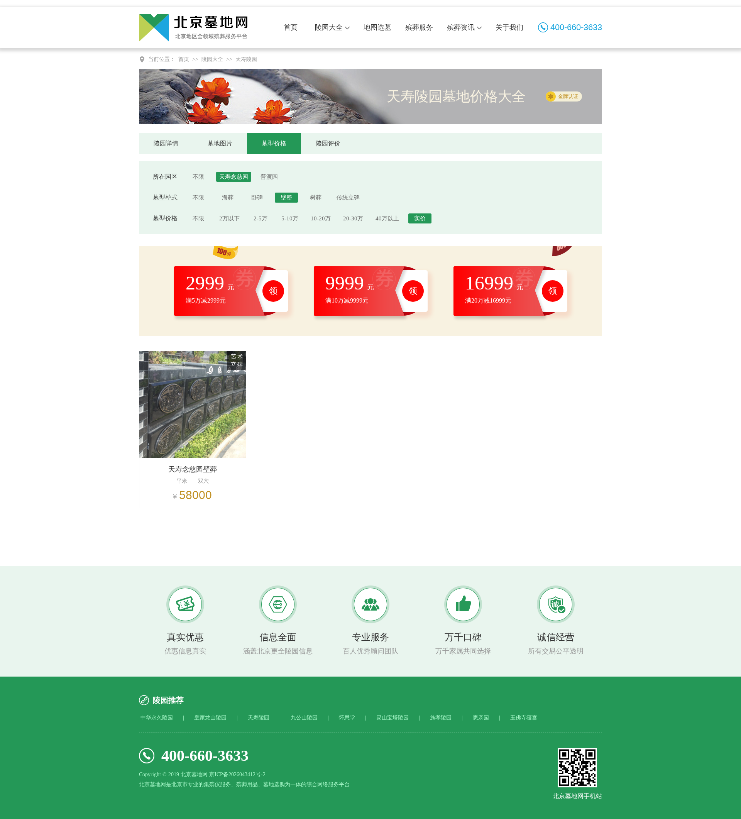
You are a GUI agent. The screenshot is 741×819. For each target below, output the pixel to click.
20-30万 (353, 218)
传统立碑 (348, 198)
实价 (420, 218)
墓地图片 (220, 143)
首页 (291, 27)
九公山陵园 (304, 718)
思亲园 (481, 718)
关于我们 (509, 27)
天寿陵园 (246, 59)
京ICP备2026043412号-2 (237, 774)
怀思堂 (347, 718)
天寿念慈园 (233, 177)
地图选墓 (377, 27)
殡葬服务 (419, 27)
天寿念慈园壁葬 (192, 469)
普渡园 (269, 177)
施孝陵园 (441, 718)
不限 (198, 177)
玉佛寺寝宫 (523, 718)
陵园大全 (329, 27)
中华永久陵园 (156, 718)
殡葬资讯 (461, 27)
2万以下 (229, 218)
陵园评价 (328, 143)
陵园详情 (166, 143)
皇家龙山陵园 (210, 718)
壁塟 (286, 198)
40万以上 (387, 218)
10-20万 (321, 218)
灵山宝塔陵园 (392, 718)
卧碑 (257, 198)
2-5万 (260, 218)
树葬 (315, 198)
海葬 (227, 198)
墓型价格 (274, 143)
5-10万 (289, 218)
